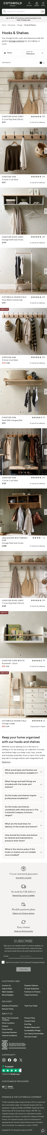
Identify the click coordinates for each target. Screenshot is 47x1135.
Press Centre (7, 1029)
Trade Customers (31, 995)
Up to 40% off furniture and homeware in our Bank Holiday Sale (23, 19)
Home (4, 25)
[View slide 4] (27, 111)
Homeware (11, 25)
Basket (36, 5)
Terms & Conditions (9, 1036)
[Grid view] (44, 63)
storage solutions (16, 41)
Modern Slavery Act (32, 1027)
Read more (6, 762)
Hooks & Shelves (30, 25)
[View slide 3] (25, 111)
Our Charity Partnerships (34, 1034)
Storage (19, 25)
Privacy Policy (29, 1018)
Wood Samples (7, 995)
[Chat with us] (43, 1131)
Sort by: (29, 52)
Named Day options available (23, 896)
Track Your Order (30, 1006)
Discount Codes (30, 1037)
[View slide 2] (22, 111)
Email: (6, 956)
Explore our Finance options (23, 913)
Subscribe (23, 969)
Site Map (27, 1024)
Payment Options (31, 986)
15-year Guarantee (31, 989)
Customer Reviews (9, 1032)
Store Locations (8, 1023)
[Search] (42, 11)
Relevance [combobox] (30, 54)
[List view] (41, 63)
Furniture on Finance (32, 992)
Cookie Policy (29, 1021)
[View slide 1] (19, 111)
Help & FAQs (7, 989)
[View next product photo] (45, 90)
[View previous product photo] (1, 90)
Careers (5, 1026)
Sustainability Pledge (32, 1031)
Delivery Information (10, 1006)
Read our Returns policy (23, 931)
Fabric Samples (7, 992)
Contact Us (6, 986)
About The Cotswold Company (10, 1019)
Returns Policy (7, 1009)
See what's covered (23, 878)
